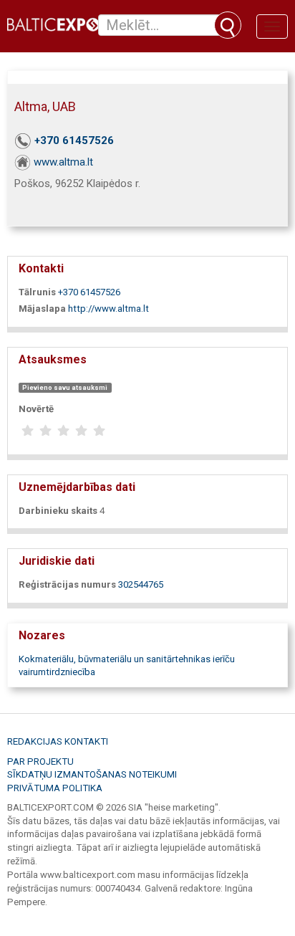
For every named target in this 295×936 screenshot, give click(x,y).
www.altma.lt (63, 162)
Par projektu (40, 761)
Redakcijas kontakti (57, 741)
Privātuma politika (54, 788)
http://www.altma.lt (108, 308)
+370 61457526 (74, 140)
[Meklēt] (227, 25)
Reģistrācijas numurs (67, 584)
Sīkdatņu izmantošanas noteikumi (92, 774)
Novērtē (36, 408)
